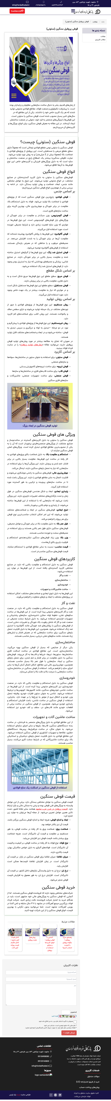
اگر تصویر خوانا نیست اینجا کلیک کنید (64, 1016)
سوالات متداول (93, 1076)
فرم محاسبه (16, 10)
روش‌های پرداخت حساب (89, 1087)
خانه (102, 22)
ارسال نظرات (69, 1032)
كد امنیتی (73, 1012)
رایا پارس (12, 1094)
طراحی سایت (25, 1094)
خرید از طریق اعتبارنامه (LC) (87, 1081)
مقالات (95, 22)
